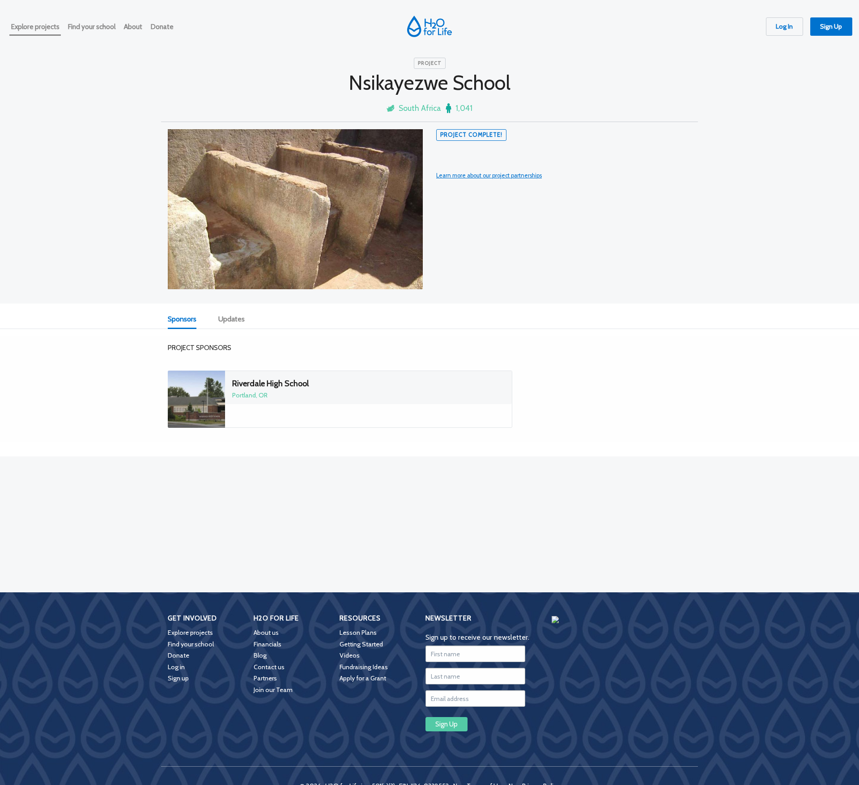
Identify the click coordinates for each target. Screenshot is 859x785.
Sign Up (831, 26)
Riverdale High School (270, 383)
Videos (350, 655)
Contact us (269, 667)
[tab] (187, 320)
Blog (260, 655)
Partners (265, 678)
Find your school (191, 644)
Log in (176, 667)
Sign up (178, 678)
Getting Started (361, 644)
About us (266, 633)
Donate (178, 655)
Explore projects (190, 633)
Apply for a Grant (363, 678)
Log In (784, 26)
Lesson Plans (358, 633)
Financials (267, 644)
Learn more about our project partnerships (489, 175)
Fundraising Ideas (364, 667)
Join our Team (273, 690)
